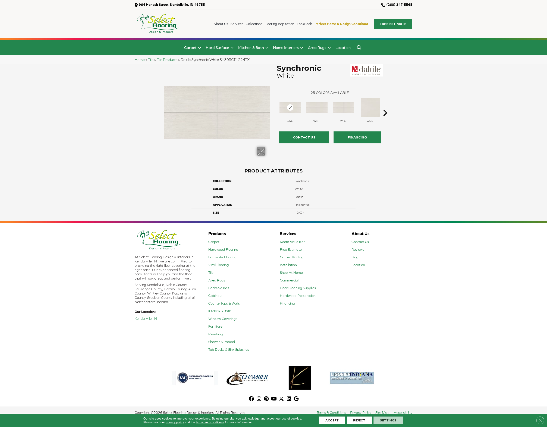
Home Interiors (286, 47)
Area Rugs (317, 47)
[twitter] (281, 399)
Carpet (190, 47)
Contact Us (304, 137)
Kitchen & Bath (251, 47)
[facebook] (252, 399)
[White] (290, 107)
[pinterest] (266, 399)
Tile (150, 59)
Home (140, 59)
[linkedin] (289, 399)
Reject (359, 420)
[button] (393, 24)
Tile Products (167, 59)
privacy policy (175, 422)
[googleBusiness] (296, 399)
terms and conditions (210, 422)
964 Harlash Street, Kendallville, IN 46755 (172, 4)
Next (385, 106)
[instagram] (259, 399)
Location (343, 47)
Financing (357, 137)
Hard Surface (217, 47)
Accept (332, 420)
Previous (274, 106)
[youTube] (274, 399)
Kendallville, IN (146, 318)
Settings (388, 420)
